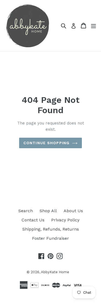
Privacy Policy (65, 219)
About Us (73, 210)
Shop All (48, 210)
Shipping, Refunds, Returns (50, 229)
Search (25, 210)
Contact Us (33, 219)
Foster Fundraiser (50, 238)
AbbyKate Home (55, 272)
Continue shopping (46, 143)
